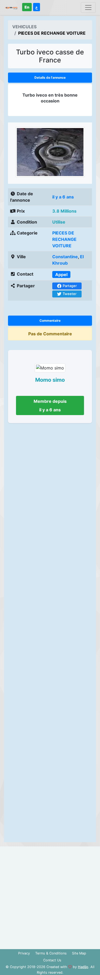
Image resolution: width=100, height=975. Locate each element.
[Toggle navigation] (88, 7)
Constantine (65, 256)
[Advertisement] (50, 634)
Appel (61, 274)
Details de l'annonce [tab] (50, 77)
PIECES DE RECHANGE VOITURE (64, 239)
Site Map (79, 953)
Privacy (24, 953)
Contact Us (52, 960)
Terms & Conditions (51, 953)
